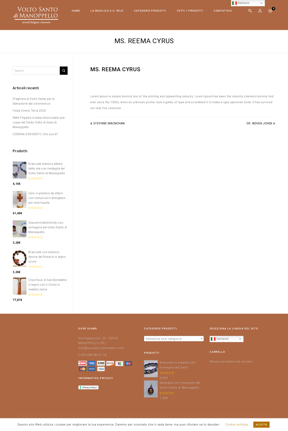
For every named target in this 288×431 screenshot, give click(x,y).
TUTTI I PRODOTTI (190, 10)
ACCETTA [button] (261, 424)
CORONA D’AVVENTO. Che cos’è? (35, 134)
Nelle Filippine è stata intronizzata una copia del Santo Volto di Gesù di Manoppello (39, 122)
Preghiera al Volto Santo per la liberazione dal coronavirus (34, 101)
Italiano (222, 338)
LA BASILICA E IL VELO (107, 10)
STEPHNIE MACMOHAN (109, 123)
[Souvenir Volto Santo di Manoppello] (36, 14)
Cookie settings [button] (236, 424)
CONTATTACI (223, 10)
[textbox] (174, 339)
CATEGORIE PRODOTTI (150, 10)
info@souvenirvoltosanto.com (101, 348)
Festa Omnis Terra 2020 (29, 110)
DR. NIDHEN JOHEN (259, 123)
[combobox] (174, 338)
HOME (76, 10)
